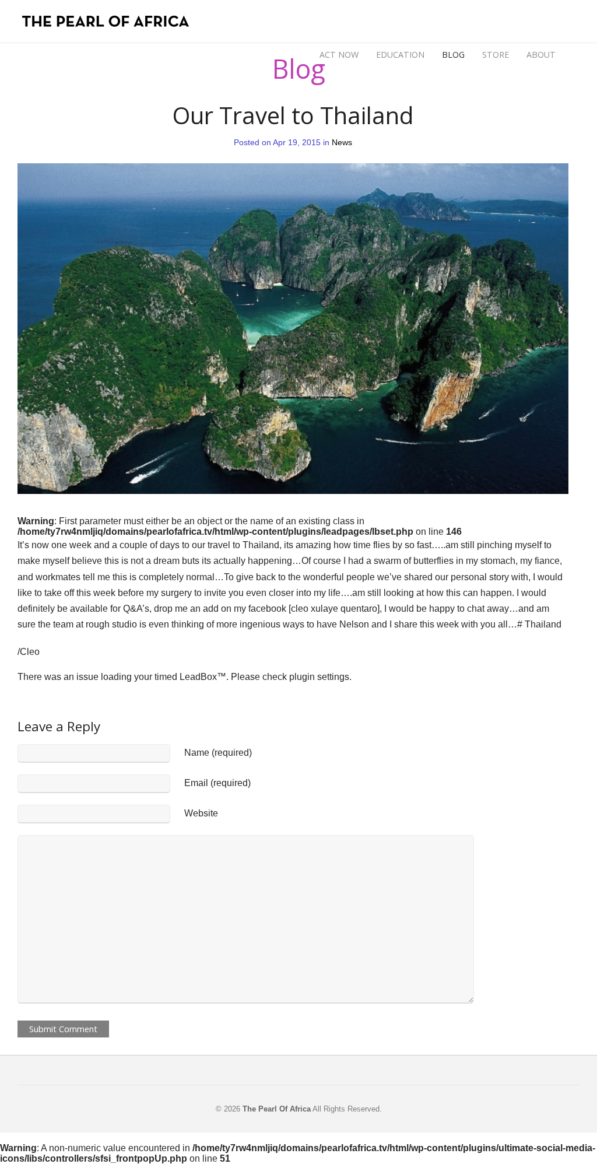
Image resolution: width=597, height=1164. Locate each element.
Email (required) (217, 783)
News (342, 142)
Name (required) (218, 753)
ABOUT (541, 53)
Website (201, 813)
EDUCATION (400, 54)
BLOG (453, 53)
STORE (495, 54)
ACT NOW (339, 54)
